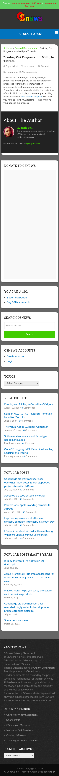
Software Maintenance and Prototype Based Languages (25, 438)
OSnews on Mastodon (18, 725)
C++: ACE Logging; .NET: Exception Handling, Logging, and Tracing (29, 451)
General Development (26, 48)
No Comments (29, 72)
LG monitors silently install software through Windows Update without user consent (29, 533)
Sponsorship (13, 720)
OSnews (20, 768)
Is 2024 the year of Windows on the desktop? (24, 562)
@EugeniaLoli (33, 143)
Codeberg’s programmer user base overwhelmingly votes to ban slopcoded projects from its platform (27, 483)
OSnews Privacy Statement (19, 653)
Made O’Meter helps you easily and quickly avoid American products (28, 592)
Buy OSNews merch (18, 302)
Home (8, 48)
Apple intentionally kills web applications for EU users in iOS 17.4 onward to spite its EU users (29, 577)
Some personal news (16, 620)
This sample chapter (31, 96)
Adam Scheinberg (44, 667)
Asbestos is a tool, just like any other (24, 495)
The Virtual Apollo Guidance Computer (26, 426)
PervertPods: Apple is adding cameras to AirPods (27, 507)
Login (10, 361)
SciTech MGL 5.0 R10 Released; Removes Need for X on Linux (28, 415)
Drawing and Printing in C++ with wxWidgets (28, 404)
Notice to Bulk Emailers (19, 730)
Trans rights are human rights (22, 740)
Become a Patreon (17, 297)
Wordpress (33, 671)
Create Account (16, 356)
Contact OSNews (16, 735)
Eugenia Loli (12, 66)
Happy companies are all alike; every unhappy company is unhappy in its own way (29, 520)
